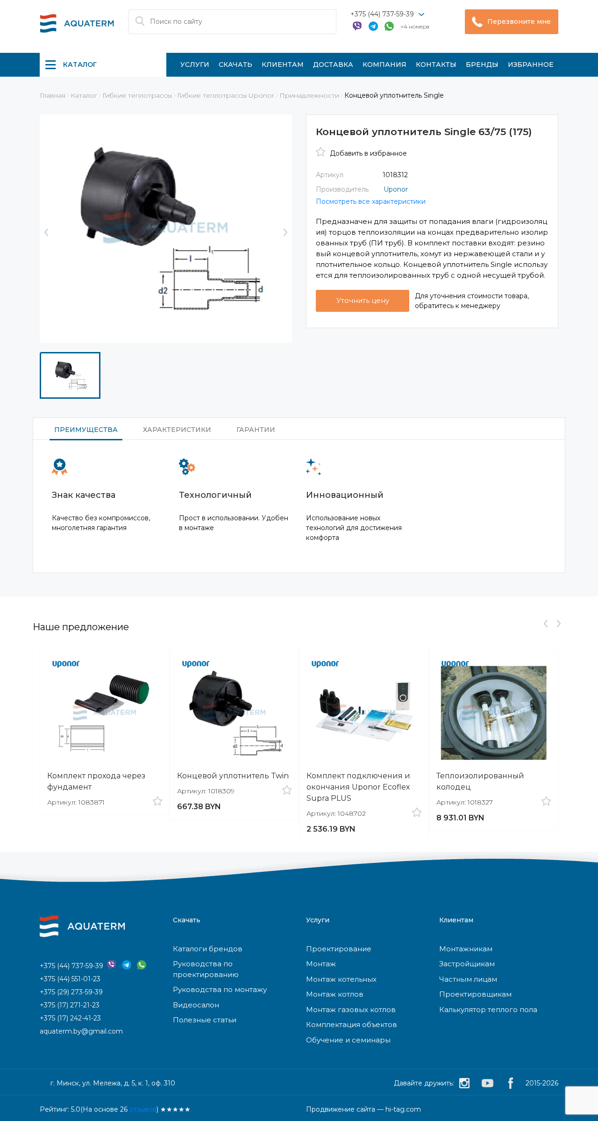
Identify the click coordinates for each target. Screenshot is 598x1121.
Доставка (333, 64)
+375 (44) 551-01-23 (70, 979)
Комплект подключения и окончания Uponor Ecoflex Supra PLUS (358, 787)
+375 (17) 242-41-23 (70, 1018)
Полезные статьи (204, 1019)
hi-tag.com (403, 1109)
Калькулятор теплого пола (488, 1009)
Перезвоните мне (519, 21)
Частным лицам (468, 979)
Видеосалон (196, 1004)
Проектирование (338, 948)
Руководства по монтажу (220, 989)
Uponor (396, 189)
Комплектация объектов (351, 1024)
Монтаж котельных (341, 979)
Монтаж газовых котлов (351, 1009)
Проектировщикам (475, 994)
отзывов (143, 1109)
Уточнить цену (362, 300)
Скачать (235, 64)
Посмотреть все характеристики (371, 201)
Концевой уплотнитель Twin (233, 775)
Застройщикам (467, 963)
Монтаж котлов (334, 994)
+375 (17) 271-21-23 (70, 1005)
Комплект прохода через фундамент (96, 781)
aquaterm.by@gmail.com (81, 1031)
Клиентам (283, 64)
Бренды (482, 64)
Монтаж (321, 963)
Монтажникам (465, 948)
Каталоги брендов (207, 948)
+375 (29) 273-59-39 (71, 992)
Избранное (531, 64)
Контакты (436, 64)
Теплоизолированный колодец (480, 781)
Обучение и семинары (348, 1039)
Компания (384, 64)
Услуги (194, 64)
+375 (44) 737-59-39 (382, 14)
